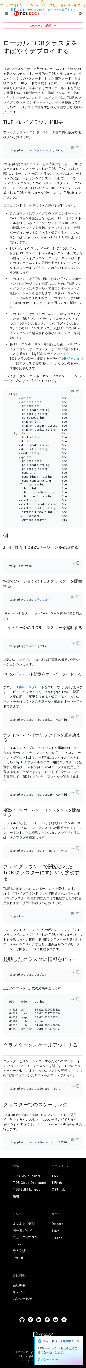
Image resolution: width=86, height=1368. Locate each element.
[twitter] (30, 1320)
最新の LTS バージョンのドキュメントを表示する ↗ (43, 9)
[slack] (47, 1320)
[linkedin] (39, 1320)
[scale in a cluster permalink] (71, 1104)
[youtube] (55, 1320)
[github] (22, 1320)
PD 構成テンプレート (29, 687)
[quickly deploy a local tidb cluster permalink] (72, 51)
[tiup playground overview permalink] (66, 122)
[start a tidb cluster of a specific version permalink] (14, 586)
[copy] (78, 147)
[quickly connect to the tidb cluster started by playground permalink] (11, 878)
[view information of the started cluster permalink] (80, 959)
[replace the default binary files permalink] (10, 740)
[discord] (64, 1320)
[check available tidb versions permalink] (6, 552)
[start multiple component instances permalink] (14, 815)
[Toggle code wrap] (72, 147)
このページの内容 (40, 25)
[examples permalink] (11, 535)
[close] (78, 1341)
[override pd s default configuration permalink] (6, 679)
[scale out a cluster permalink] (6, 1051)
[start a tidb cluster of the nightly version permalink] (6, 633)
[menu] (6, 14)
